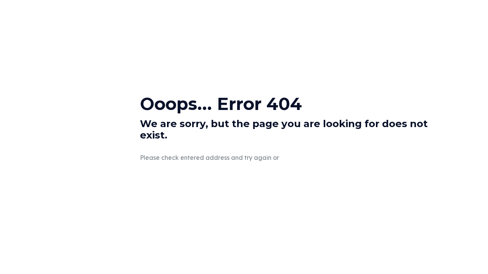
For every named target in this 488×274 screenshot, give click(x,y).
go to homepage (325, 158)
